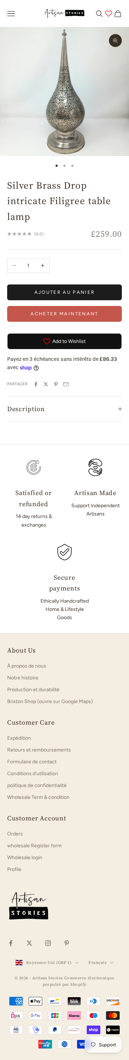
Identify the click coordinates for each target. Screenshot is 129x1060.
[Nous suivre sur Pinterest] (66, 943)
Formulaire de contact (32, 762)
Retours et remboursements (39, 750)
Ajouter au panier (64, 292)
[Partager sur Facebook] (36, 384)
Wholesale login (24, 857)
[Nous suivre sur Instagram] (48, 943)
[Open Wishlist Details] (108, 13)
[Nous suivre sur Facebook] (10, 943)
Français (97, 962)
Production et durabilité (33, 690)
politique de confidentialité (37, 785)
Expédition (19, 738)
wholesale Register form (34, 846)
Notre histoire (22, 678)
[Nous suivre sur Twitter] (29, 943)
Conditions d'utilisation (32, 774)
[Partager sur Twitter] (46, 384)
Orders (15, 834)
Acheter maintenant (64, 313)
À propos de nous (26, 666)
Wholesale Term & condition (38, 797)
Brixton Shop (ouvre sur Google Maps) (50, 701)
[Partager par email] (66, 384)
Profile (14, 869)
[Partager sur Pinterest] (56, 384)
